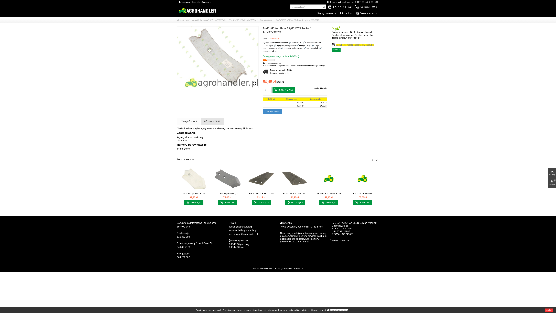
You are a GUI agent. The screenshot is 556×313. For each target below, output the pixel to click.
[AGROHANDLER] (197, 10)
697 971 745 (342, 7)
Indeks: (266, 38)
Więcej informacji (189, 121)
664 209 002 (183, 257)
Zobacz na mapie (300, 241)
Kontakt (195, 2)
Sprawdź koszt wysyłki (279, 73)
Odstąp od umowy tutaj (339, 240)
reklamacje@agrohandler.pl (243, 230)
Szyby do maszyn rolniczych (333, 13)
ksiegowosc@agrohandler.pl (243, 234)
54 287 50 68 (183, 247)
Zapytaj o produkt (272, 111)
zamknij (548, 310)
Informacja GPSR (212, 121)
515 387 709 (183, 237)
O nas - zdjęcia (368, 13)
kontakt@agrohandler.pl (241, 226)
